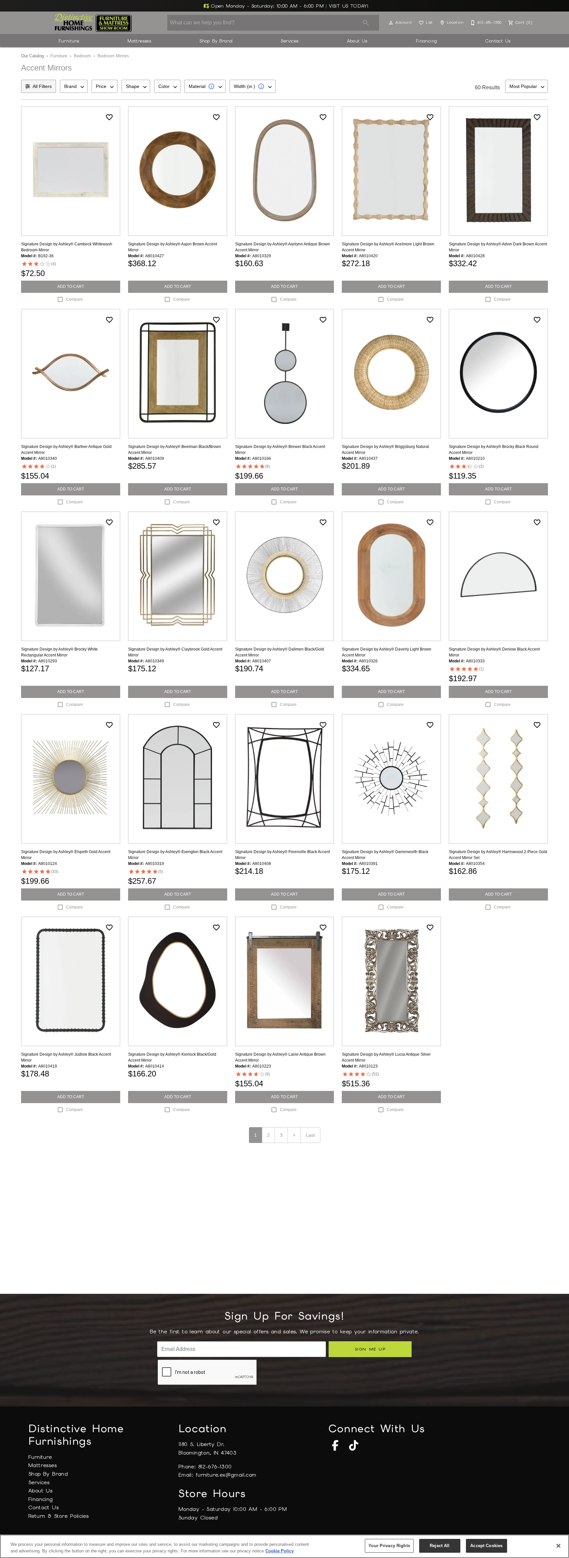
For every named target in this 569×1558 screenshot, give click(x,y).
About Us (357, 41)
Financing (426, 41)
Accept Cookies (486, 1545)
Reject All (439, 1545)
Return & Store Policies (58, 1516)
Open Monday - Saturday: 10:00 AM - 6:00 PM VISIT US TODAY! (288, 6)
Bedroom (82, 55)
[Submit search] (365, 23)
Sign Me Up (370, 1349)
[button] (391, 23)
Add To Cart (70, 286)
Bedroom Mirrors (113, 55)
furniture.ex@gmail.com (226, 1474)
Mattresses (139, 41)
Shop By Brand (216, 41)
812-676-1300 (215, 1466)
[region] (284, 1546)
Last (310, 1135)
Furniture (69, 41)
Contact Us (497, 41)
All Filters (42, 86)
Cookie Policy (279, 1550)
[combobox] (74, 86)
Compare (74, 299)
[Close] (558, 1546)
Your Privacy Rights (389, 1545)
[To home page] (93, 23)
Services (289, 41)
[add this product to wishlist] (109, 117)
